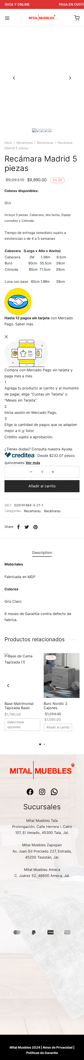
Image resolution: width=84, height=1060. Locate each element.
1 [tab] (40, 744)
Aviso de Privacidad (58, 1047)
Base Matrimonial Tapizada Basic (19, 705)
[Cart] (77, 18)
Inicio (8, 143)
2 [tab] (44, 744)
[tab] (42, 553)
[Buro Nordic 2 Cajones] (62, 675)
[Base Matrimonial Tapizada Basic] (22, 675)
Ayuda (66, 449)
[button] (58, 727)
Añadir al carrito (42, 486)
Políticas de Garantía (42, 1053)
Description (42, 552)
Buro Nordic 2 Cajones (55, 705)
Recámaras (24, 143)
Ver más (33, 462)
